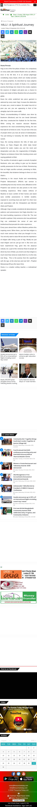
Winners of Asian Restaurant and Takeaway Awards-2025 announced (24, 466)
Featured (10, 21)
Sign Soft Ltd (26, 806)
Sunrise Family (18, 800)
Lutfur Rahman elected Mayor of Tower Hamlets (27, 381)
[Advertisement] (18, 295)
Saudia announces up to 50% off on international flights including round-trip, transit (9, 357)
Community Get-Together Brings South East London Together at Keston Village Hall (24, 441)
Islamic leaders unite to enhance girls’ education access (27, 356)
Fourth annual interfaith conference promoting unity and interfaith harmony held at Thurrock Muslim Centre (24, 453)
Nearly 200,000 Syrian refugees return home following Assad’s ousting (9, 381)
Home (4, 21)
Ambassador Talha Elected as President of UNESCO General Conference (23, 488)
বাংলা (35, 5)
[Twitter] (7, 32)
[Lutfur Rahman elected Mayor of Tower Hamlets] (27, 371)
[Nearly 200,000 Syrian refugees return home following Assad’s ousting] (9, 371)
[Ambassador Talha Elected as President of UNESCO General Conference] (7, 488)
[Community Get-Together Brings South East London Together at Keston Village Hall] (7, 441)
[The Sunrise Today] (8, 10)
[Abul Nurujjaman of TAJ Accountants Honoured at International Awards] (7, 477)
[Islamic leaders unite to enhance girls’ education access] (27, 345)
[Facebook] (3, 32)
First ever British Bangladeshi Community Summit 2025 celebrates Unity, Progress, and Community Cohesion (24, 511)
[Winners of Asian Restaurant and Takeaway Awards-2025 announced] (7, 466)
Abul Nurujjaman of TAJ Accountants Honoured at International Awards (22, 477)
